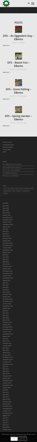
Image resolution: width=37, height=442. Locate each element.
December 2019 (7, 357)
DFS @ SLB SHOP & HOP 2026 (9, 167)
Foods (21, 188)
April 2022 (6, 317)
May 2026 (6, 208)
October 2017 (7, 411)
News (23, 42)
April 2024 (6, 262)
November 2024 (8, 245)
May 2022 (6, 315)
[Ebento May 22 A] (18, 109)
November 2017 (8, 408)
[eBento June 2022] (18, 82)
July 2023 (5, 283)
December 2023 (7, 271)
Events (22, 69)
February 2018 (7, 401)
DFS (21, 42)
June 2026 (6, 206)
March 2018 (6, 399)
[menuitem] (28, 3)
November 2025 (8, 220)
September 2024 (8, 250)
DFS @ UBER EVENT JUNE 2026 (10, 164)
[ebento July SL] (18, 56)
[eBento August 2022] (18, 29)
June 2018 (6, 392)
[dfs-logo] (15, 3)
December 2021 (7, 327)
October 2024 (7, 248)
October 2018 (7, 383)
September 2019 (8, 364)
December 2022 (7, 299)
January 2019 (6, 378)
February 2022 (7, 322)
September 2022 (8, 306)
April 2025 (6, 234)
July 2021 (5, 338)
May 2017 (6, 422)
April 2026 (6, 210)
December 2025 (7, 217)
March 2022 (6, 320)
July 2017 (5, 418)
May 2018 (6, 394)
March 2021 (6, 341)
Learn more (22, 439)
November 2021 (8, 329)
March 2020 (6, 352)
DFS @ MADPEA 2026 (7, 173)
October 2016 (7, 429)
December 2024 (7, 243)
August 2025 (6, 227)
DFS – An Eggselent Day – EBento (18, 37)
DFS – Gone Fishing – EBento (18, 90)
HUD (32, 188)
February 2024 (7, 266)
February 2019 (7, 376)
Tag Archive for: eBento (10, 9)
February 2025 (7, 238)
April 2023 (6, 289)
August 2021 (6, 336)
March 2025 (6, 236)
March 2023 (6, 292)
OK (14, 439)
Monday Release (7, 190)
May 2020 (6, 350)
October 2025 (7, 222)
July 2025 (5, 229)
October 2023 (7, 276)
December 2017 (7, 406)
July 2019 (5, 366)
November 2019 (8, 359)
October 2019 (7, 362)
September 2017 (8, 413)
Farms (17, 188)
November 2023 (8, 273)
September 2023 (8, 278)
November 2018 (8, 380)
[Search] (28, 3)
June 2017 (6, 420)
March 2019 (6, 373)
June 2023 (6, 285)
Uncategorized (25, 190)
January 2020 (6, 355)
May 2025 (6, 231)
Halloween (26, 188)
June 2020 (6, 348)
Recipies (19, 190)
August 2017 (6, 415)
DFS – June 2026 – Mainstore (9, 170)
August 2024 (6, 252)
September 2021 (8, 334)
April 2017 (6, 425)
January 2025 (6, 241)
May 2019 (6, 369)
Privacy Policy (7, 149)
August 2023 (6, 280)
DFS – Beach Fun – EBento (18, 64)
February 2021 (7, 343)
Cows (5, 188)
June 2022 (6, 313)
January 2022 (6, 324)
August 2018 (6, 387)
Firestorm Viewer (8, 147)
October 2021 (7, 331)
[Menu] (32, 3)
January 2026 (6, 215)
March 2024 (6, 264)
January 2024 (6, 269)
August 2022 (6, 308)
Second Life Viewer (8, 145)
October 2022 (7, 303)
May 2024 (6, 259)
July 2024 (5, 255)
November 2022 (8, 301)
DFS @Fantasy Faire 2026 (8, 175)
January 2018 (6, 404)
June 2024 (6, 257)
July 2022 (5, 310)
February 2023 (7, 294)
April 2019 (6, 371)
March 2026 (6, 213)
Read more (6, 45)
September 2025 (8, 224)
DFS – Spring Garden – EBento (18, 117)
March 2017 (6, 427)
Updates (5, 193)
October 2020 (7, 345)
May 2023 (6, 287)
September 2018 (8, 385)
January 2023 (6, 296)
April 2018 (6, 397)
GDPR (4, 152)
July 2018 (5, 390)
